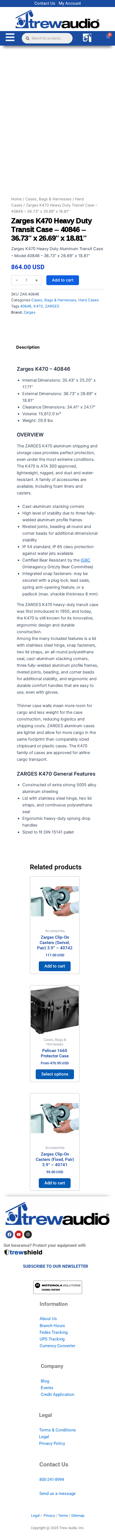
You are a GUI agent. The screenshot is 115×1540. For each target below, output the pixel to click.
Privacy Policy (52, 1443)
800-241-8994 (51, 1479)
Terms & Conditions (57, 1430)
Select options (54, 1074)
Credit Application (57, 1394)
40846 (25, 306)
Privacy (49, 1515)
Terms (63, 1515)
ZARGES (52, 306)
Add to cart (62, 280)
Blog (45, 1381)
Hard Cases (88, 300)
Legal (44, 1436)
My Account (70, 3)
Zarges (29, 312)
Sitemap (77, 1515)
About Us (48, 1318)
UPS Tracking (52, 1339)
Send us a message (57, 1493)
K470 (38, 306)
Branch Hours (52, 1325)
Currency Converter (57, 1345)
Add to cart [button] (54, 966)
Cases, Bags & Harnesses (48, 199)
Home (16, 199)
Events (47, 1387)
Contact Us (44, 3)
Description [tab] (28, 347)
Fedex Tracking (54, 1332)
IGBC (85, 560)
